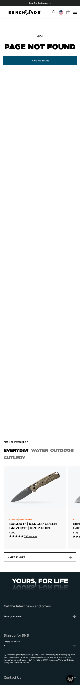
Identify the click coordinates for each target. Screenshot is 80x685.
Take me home (39, 60)
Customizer (43, 3)
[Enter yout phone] (74, 645)
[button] (70, 679)
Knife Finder (16, 557)
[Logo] (25, 12)
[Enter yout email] (74, 616)
